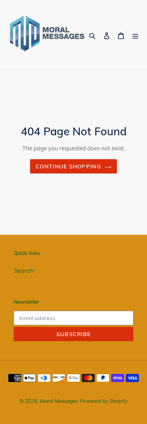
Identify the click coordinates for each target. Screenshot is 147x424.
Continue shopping (68, 166)
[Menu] (135, 35)
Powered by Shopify (104, 401)
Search (24, 270)
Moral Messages (59, 401)
